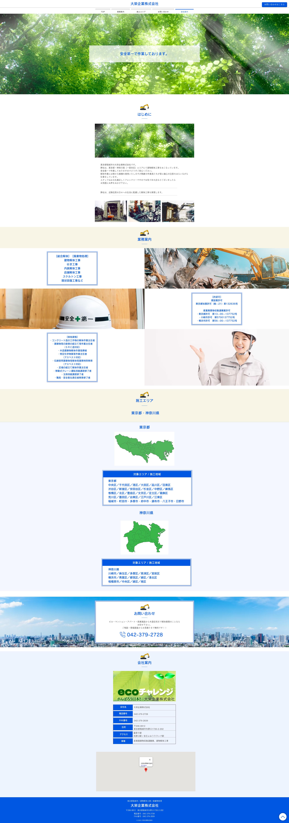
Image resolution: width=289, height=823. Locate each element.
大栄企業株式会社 (145, 805)
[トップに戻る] (283, 817)
